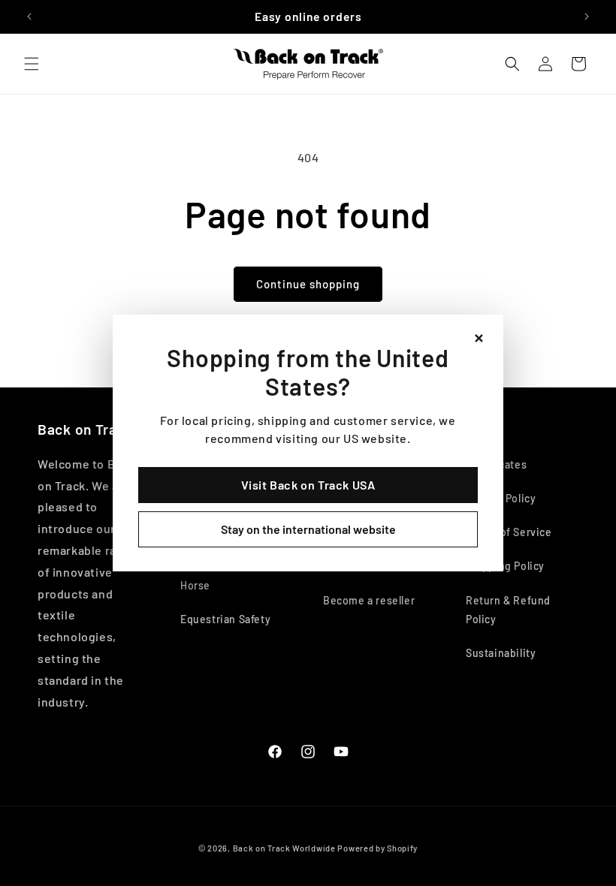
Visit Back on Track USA (308, 485)
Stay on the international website (308, 529)
